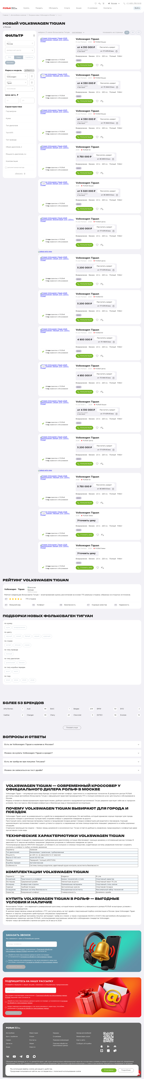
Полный (9, 654)
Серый (36, 636)
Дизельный (10, 662)
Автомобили (10, 1033)
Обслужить (53, 8)
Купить (26, 8)
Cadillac (13, 715)
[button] (19, 111)
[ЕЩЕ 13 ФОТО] (57, 83)
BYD (130, 709)
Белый (27, 636)
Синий (18, 636)
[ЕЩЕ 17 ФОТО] (57, 119)
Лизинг (31, 1043)
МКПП (16, 671)
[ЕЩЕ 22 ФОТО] (57, 301)
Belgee (83, 709)
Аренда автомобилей (83, 1033)
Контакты (107, 8)
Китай (8, 645)
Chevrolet (83, 715)
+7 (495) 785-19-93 (133, 3)
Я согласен (108, 1070)
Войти (137, 8)
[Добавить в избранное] (97, 65)
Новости (32, 1047)
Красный (46, 636)
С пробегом (29, 57)
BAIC (60, 709)
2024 (16, 680)
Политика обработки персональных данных (60, 1044)
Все (9, 57)
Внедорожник (19, 627)
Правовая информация (61, 1040)
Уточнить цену (86, 535)
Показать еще (72, 727)
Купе (8, 627)
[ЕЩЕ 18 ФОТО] (57, 47)
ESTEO (106, 715)
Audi (36, 709)
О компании (92, 8)
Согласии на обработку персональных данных (36, 956)
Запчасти (9, 1043)
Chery (60, 715)
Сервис (8, 1040)
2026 (32, 680)
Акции (78, 8)
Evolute (130, 715)
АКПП (8, 671)
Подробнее (126, 1070)
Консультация (86, 65)
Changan (36, 715)
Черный (9, 636)
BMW (106, 709)
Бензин (22, 662)
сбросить (19, 173)
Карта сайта (80, 1040)
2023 (8, 680)
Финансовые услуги (83, 1036)
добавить (28, 70)
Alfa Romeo (13, 709)
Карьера (56, 1033)
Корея (27, 645)
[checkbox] (19, 168)
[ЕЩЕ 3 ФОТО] (57, 154)
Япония (17, 645)
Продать (39, 8)
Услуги (67, 8)
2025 (24, 680)
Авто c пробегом (12, 1036)
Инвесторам (33, 1033)
